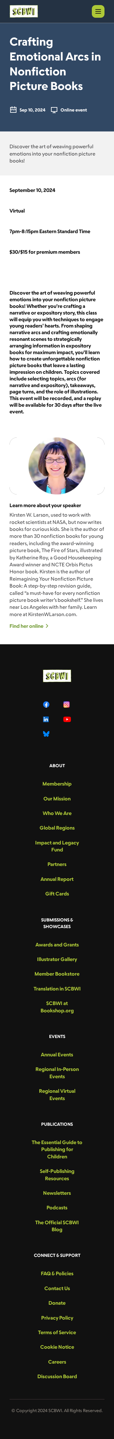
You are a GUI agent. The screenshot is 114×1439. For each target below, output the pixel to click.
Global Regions (57, 828)
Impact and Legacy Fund (57, 846)
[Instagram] (67, 704)
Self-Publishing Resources (57, 1174)
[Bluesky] (47, 734)
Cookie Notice (57, 1347)
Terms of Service (57, 1332)
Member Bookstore (57, 974)
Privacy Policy (57, 1318)
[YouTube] (67, 719)
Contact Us (57, 1288)
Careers (57, 1362)
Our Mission (57, 798)
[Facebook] (47, 704)
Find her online (26, 626)
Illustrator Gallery (57, 959)
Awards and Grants (57, 944)
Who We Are (57, 813)
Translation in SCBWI (57, 988)
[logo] (24, 11)
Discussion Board (57, 1376)
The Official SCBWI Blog (57, 1225)
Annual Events (57, 1054)
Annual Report (57, 879)
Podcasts (57, 1207)
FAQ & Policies (57, 1273)
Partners (57, 864)
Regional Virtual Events (57, 1094)
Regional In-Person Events (57, 1072)
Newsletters (57, 1193)
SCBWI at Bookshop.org (57, 1006)
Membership (57, 783)
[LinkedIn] (47, 719)
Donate (57, 1303)
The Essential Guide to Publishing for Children (57, 1149)
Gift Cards (57, 893)
